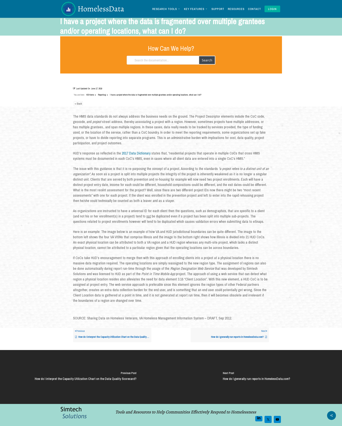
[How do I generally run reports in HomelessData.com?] (256, 377)
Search (207, 60)
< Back (78, 104)
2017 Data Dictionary (136, 153)
